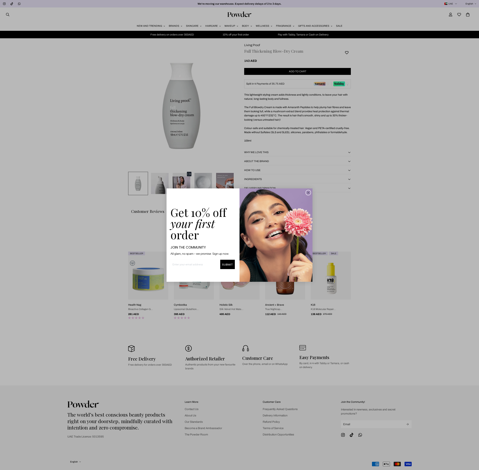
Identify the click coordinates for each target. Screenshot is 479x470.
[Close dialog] (308, 192)
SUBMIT (227, 264)
